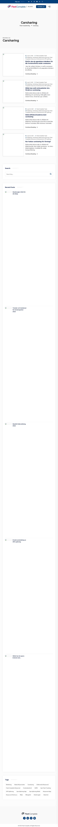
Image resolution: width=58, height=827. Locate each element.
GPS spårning (47, 59)
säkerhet (45, 795)
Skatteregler (37, 795)
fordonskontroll (40, 59)
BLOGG (30, 6)
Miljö (21, 795)
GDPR (36, 788)
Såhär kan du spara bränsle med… (18, 657)
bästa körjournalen (19, 784)
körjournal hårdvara (11, 795)
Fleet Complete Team (41, 55)
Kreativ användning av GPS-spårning (19, 541)
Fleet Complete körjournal (13, 788)
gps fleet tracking (45, 788)
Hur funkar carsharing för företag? (38, 141)
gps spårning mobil (34, 791)
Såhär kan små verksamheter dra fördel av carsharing (37, 89)
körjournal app (47, 791)
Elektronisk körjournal (44, 57)
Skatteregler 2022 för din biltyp (19, 193)
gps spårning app (21, 791)
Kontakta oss (41, 6)
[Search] (52, 172)
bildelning (29, 57)
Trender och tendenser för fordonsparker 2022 (20, 309)
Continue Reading (30, 74)
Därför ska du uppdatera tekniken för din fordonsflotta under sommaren (39, 62)
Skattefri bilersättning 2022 (19, 425)
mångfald (28, 795)
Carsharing (35, 57)
